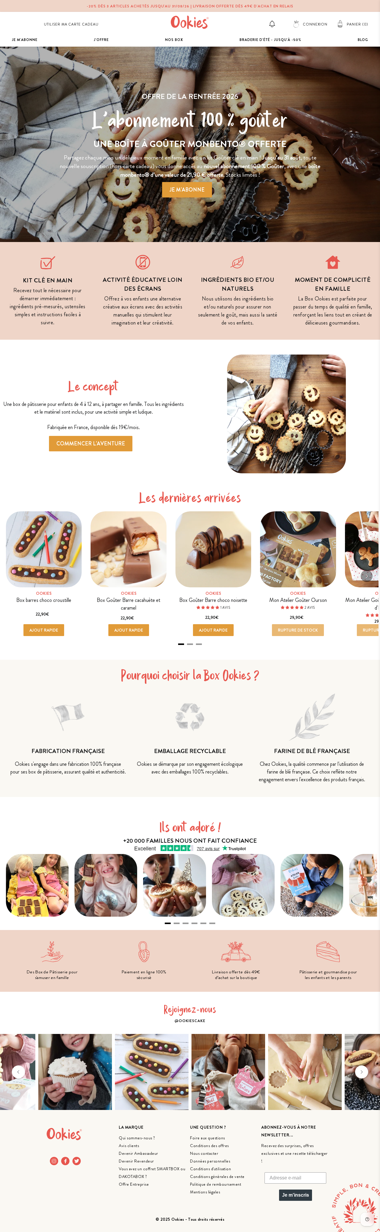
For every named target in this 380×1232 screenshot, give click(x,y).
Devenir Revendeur (136, 1161)
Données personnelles (210, 1161)
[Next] (367, 576)
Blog (363, 39)
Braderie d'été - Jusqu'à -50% (270, 39)
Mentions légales (205, 1192)
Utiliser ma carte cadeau (71, 24)
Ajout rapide (43, 630)
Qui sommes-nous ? (137, 1138)
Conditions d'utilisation (210, 1169)
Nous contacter (204, 1153)
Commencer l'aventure (90, 443)
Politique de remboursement (215, 1184)
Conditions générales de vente (217, 1176)
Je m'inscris (295, 1195)
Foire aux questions (207, 1138)
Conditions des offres (209, 1146)
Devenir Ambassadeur (138, 1153)
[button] (18, 1071)
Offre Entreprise (134, 1184)
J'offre (101, 39)
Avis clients (129, 1146)
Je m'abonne (24, 39)
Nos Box (174, 39)
